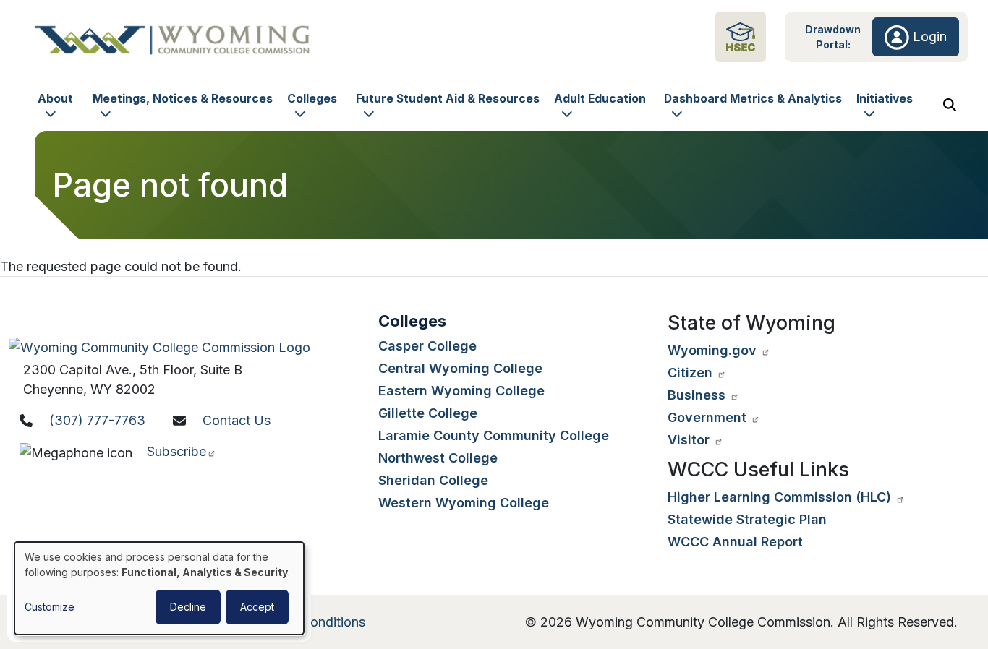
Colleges (312, 99)
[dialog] (159, 588)
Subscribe (176, 451)
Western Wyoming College (463, 502)
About (55, 99)
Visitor (690, 439)
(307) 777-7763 (99, 420)
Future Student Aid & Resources (448, 99)
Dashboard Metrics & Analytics (753, 99)
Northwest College (438, 457)
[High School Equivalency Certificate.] (740, 35)
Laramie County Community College (493, 435)
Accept (257, 607)
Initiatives (884, 99)
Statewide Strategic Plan (747, 519)
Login (928, 36)
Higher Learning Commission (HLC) (781, 496)
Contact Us (238, 420)
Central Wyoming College (460, 368)
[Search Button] (950, 105)
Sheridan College (433, 480)
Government (709, 417)
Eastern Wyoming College (461, 390)
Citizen (692, 372)
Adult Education (600, 99)
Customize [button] (49, 607)
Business (698, 395)
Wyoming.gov (714, 350)
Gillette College (427, 413)
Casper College (427, 345)
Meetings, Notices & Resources (183, 99)
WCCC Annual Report (735, 541)
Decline (188, 607)
